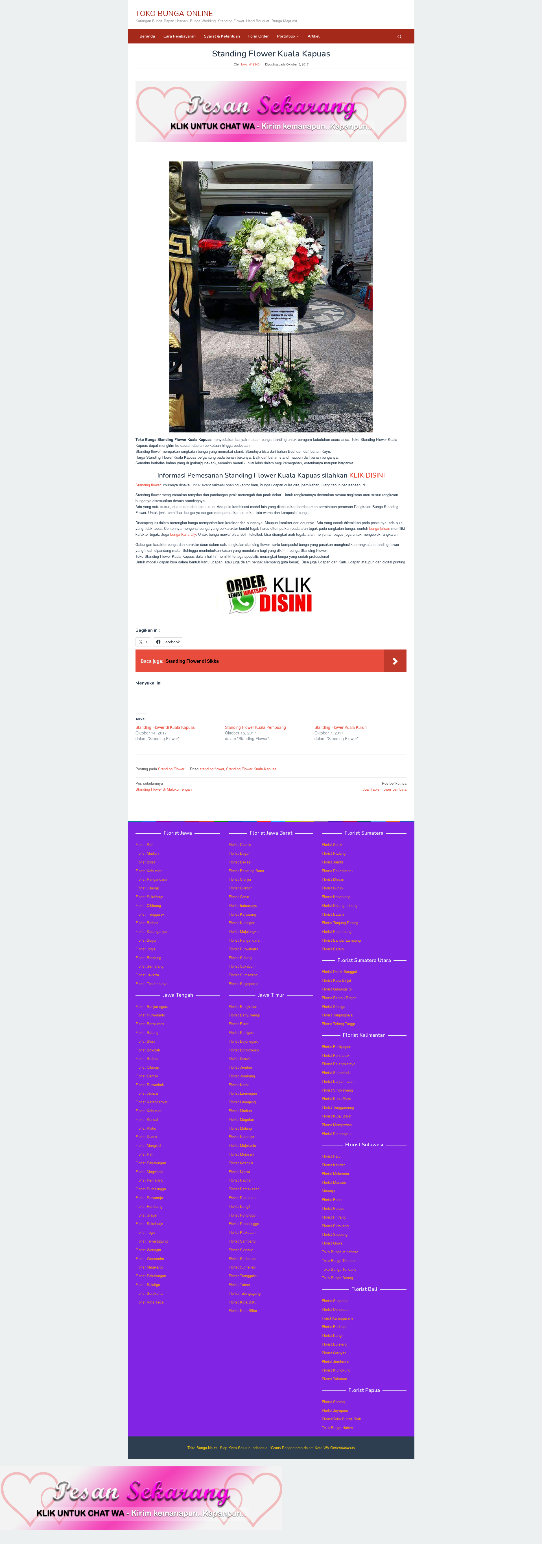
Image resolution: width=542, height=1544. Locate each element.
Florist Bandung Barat (246, 870)
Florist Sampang (242, 1241)
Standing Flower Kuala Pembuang (255, 727)
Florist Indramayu (243, 905)
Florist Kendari (334, 1164)
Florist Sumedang (243, 974)
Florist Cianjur (240, 879)
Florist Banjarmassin (338, 1081)
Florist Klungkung (336, 1370)
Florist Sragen (147, 1215)
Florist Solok (332, 844)
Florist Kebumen (149, 870)
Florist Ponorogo (242, 1215)
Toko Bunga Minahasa (340, 1251)
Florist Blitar (238, 1023)
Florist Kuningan (242, 922)
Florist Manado (334, 1182)
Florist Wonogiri (148, 1249)
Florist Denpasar (335, 1309)
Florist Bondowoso (244, 1050)
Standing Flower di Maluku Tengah (164, 786)
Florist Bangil (239, 1206)
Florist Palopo (333, 1208)
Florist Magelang (149, 1171)
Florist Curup (332, 888)
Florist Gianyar (334, 1352)
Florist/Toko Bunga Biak (341, 1418)
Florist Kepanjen (242, 1136)
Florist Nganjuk (241, 1162)
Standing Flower (171, 768)
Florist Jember (240, 1067)
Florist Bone (332, 1199)
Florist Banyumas (150, 1023)
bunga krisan (379, 528)
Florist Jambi (332, 862)
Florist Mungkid (148, 1145)
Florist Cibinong (148, 905)
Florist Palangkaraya (338, 1063)
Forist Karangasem (337, 1318)
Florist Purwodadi (150, 1084)
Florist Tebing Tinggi (338, 1023)
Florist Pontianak (335, 1055)
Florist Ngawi (239, 1171)
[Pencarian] (399, 36)
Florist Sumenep (242, 1267)
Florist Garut (239, 896)
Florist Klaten (146, 1128)
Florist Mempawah (337, 1124)
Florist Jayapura (335, 1410)
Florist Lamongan (243, 1093)
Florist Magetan (241, 1119)
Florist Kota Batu (242, 1302)
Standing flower (148, 484)
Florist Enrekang (335, 1225)
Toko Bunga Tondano (339, 1269)
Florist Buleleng (334, 1344)
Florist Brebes (147, 922)
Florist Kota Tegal (150, 1302)
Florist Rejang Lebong (339, 905)
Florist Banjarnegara (152, 1006)
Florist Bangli (332, 1335)
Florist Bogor (146, 940)
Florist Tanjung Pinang (340, 922)
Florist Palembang (336, 931)
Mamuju (328, 1190)
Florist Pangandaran (152, 879)
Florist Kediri (239, 1084)
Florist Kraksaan (242, 1232)
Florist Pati (144, 844)
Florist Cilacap (147, 888)
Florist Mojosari (241, 1154)
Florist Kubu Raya (336, 1098)
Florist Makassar (335, 1173)
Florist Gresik (240, 1058)
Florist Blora (145, 862)
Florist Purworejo (149, 1197)
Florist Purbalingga (151, 1188)
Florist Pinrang (334, 1217)
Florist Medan (333, 879)
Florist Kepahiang (336, 896)
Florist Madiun (147, 853)
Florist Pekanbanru (337, 870)
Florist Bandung (148, 957)
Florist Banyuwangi (244, 1015)
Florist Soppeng (335, 1234)
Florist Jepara (147, 1093)
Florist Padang (334, 853)
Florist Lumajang (242, 1102)
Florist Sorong (333, 1401)
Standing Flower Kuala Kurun (340, 727)
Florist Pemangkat (337, 1133)
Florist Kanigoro (241, 1032)
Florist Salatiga (148, 1284)
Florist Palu (331, 1156)
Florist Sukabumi (242, 966)
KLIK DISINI (367, 475)
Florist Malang (240, 1128)
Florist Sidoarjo (241, 1249)
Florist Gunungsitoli (337, 989)
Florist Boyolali (148, 1050)
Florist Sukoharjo (149, 896)
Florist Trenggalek (150, 914)
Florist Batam (333, 914)
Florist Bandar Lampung (341, 940)
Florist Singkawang (337, 1090)
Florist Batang (147, 1032)
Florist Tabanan (334, 1378)
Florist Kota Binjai (336, 980)
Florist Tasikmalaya (151, 983)
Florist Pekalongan (151, 1162)
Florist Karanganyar (151, 931)
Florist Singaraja (335, 1300)
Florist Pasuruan (242, 1197)
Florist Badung (334, 1326)
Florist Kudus (146, 1136)
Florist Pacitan (240, 1180)
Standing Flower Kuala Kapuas (251, 768)
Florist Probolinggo (244, 1223)
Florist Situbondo (242, 1258)
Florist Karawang (242, 914)
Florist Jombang (242, 1076)
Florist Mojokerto (242, 1145)
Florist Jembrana (335, 1361)
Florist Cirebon (240, 888)
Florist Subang (240, 957)
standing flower (212, 768)
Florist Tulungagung (245, 1293)
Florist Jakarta (147, 974)
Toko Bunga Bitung (337, 1277)
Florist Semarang (149, 966)
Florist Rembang (149, 1206)
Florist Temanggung (152, 1241)
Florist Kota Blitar (243, 1310)
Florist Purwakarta (243, 949)
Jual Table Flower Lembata (384, 786)
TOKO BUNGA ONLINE (174, 14)
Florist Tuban (239, 1284)
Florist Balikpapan (336, 1046)
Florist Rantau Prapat (339, 997)
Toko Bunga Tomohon (339, 1260)
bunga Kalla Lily (183, 534)
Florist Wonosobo (150, 1258)
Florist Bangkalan (243, 1006)
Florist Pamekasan (244, 1188)
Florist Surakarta (149, 1293)
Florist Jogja (146, 949)
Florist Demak (147, 1076)
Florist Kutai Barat (336, 1116)
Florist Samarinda (336, 1072)
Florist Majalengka (244, 931)
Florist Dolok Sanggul (339, 971)
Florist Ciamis (240, 844)
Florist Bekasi (240, 862)
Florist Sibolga (333, 1006)
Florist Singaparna (243, 983)
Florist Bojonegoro (243, 1041)
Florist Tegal (146, 1232)
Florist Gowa (332, 1243)
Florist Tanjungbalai (337, 1015)
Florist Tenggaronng (338, 1107)
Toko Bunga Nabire (337, 1427)
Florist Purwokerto (150, 1015)
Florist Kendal (147, 1119)
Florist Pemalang (149, 1180)
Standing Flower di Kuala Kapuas (165, 727)
